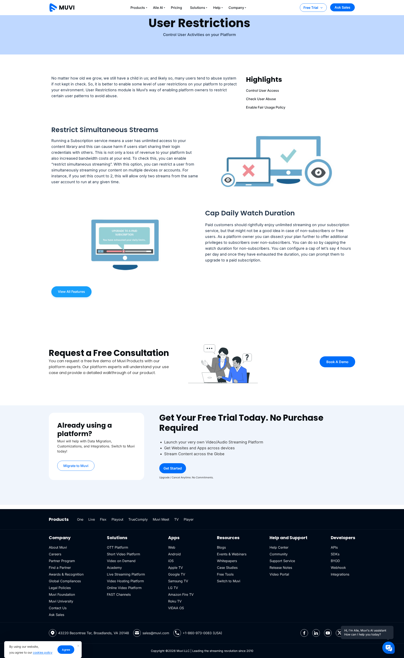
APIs (334, 547)
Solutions (197, 7)
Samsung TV (178, 581)
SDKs (335, 554)
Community (279, 554)
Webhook (338, 567)
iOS (171, 561)
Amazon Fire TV (181, 594)
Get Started (172, 468)
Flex (103, 519)
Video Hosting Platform (125, 581)
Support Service (282, 561)
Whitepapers (227, 561)
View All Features (71, 291)
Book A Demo (337, 362)
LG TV (173, 588)
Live (91, 519)
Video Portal (279, 574)
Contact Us (57, 608)
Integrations (340, 574)
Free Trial (310, 7)
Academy (114, 567)
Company (236, 7)
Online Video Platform (124, 588)
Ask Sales (342, 7)
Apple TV (175, 567)
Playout (117, 519)
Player (189, 519)
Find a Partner (60, 567)
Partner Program (62, 561)
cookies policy (42, 652)
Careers (55, 554)
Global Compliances (65, 581)
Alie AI (158, 7)
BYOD (335, 561)
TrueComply (138, 519)
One (80, 519)
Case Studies (227, 567)
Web (171, 547)
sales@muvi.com (155, 633)
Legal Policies (60, 588)
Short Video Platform (123, 554)
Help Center (279, 547)
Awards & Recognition (66, 574)
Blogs (221, 547)
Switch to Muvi (228, 581)
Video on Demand (121, 561)
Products (137, 7)
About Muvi (58, 547)
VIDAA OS (176, 608)
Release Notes (281, 567)
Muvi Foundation (62, 594)
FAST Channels (119, 594)
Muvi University (61, 601)
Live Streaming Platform (126, 574)
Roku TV (175, 601)
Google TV (176, 574)
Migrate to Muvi (75, 466)
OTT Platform (117, 547)
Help (217, 7)
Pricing (176, 7)
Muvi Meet (161, 519)
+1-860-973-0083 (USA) (202, 633)
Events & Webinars (231, 554)
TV (176, 519)
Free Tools (225, 574)
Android (174, 554)
